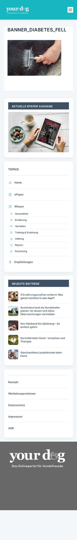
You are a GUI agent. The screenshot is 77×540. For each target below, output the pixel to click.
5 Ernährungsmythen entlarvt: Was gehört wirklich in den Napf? (41, 296)
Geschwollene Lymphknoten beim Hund (41, 354)
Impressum (15, 416)
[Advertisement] (31, 501)
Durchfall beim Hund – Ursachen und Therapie (42, 339)
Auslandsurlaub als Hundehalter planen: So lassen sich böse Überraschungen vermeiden (40, 310)
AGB (11, 428)
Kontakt (13, 382)
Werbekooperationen (22, 393)
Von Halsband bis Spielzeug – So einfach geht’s (40, 325)
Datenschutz (16, 405)
